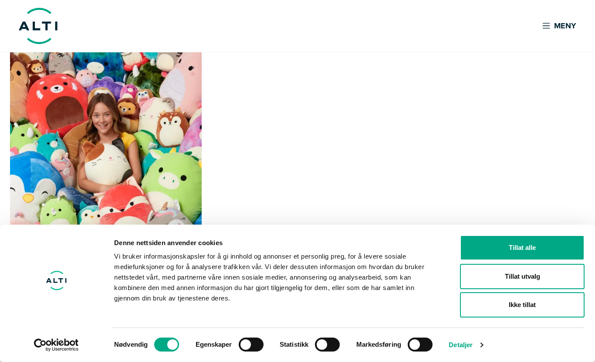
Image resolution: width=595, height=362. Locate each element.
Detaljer (461, 344)
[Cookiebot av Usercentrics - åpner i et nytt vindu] (56, 345)
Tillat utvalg (522, 276)
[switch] (251, 345)
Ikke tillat (522, 304)
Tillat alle (522, 247)
